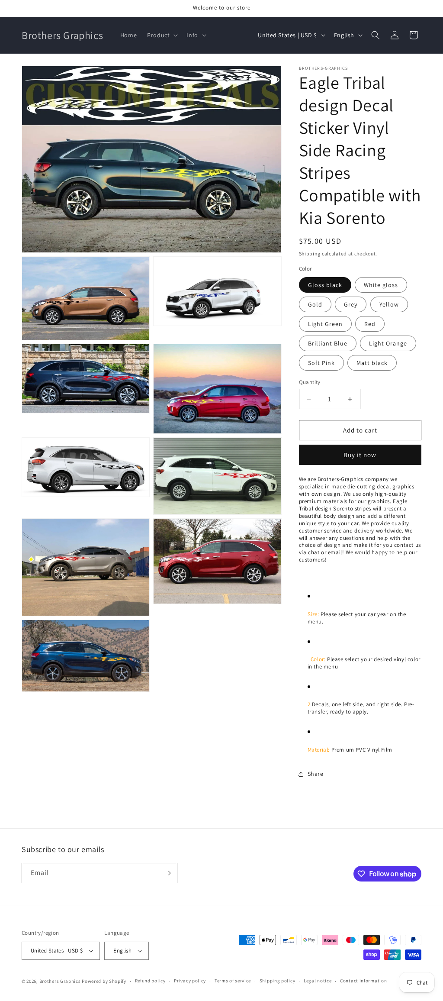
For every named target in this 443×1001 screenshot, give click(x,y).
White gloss (381, 285)
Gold (315, 304)
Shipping (310, 253)
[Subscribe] (167, 873)
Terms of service (233, 981)
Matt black (372, 363)
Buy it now (359, 455)
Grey (350, 304)
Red (370, 324)
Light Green (325, 324)
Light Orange (388, 343)
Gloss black (325, 285)
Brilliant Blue (327, 343)
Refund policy (150, 981)
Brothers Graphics (60, 981)
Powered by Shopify (104, 981)
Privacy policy (190, 981)
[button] (161, 35)
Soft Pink (321, 363)
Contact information (363, 981)
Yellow (389, 304)
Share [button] (316, 774)
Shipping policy (277, 981)
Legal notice (317, 981)
